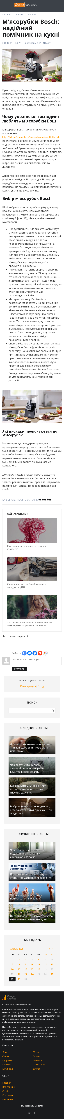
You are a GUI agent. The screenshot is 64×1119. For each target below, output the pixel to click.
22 (19, 974)
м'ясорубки (9, 499)
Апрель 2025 (16, 948)
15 (19, 969)
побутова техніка (28, 499)
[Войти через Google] (45, 653)
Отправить (19, 669)
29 (19, 979)
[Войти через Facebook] (34, 653)
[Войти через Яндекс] (40, 653)
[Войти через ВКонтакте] (29, 653)
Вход (41, 686)
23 (25, 974)
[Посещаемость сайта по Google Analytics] (9, 999)
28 (12, 979)
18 (38, 969)
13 (52, 964)
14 (12, 969)
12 (45, 964)
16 (25, 969)
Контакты (7, 1095)
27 (52, 974)
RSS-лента (7, 1099)
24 (32, 974)
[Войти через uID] (24, 653)
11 (38, 964)
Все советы (8, 1086)
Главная (6, 1082)
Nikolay (46, 42)
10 (32, 964)
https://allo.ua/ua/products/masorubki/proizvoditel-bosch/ (31, 137)
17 (32, 969)
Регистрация (28, 686)
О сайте (6, 1091)
